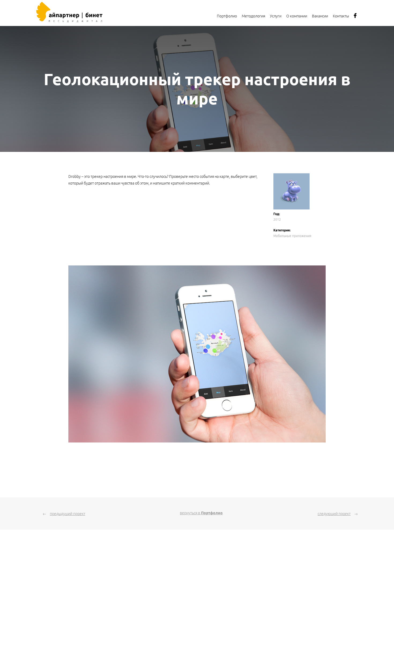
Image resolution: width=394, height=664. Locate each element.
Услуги (275, 16)
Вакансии (320, 16)
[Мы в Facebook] (355, 17)
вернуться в (201, 513)
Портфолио (227, 16)
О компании (296, 16)
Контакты (341, 16)
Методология (253, 16)
